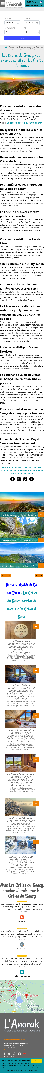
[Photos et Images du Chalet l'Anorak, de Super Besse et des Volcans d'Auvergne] (22, 1025)
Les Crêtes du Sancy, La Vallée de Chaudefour (19, 566)
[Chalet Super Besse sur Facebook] (6, 1053)
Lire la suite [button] (22, 911)
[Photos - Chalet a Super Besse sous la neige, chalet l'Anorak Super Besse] (36, 842)
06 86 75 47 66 (33, 2)
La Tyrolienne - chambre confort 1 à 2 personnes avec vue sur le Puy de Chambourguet (20, 646)
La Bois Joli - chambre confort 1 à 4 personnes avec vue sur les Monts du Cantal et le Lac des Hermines (21, 735)
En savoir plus (32, 1070)
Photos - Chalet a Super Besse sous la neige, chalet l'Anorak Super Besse (20, 861)
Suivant (39, 576)
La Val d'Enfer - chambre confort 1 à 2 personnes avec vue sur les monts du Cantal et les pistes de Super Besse (20, 692)
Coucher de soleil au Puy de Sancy (24, 122)
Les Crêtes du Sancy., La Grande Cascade (18, 540)
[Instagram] (20, 1053)
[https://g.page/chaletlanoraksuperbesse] (15, 1053)
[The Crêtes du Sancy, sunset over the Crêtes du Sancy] (41, 2)
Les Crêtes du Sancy (23, 47)
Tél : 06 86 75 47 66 (10, 1057)
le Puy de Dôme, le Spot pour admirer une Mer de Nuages (20, 821)
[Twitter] (10, 1053)
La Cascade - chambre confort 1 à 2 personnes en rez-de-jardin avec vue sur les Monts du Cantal (20, 779)
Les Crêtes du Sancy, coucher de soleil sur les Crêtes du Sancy (24, 48)
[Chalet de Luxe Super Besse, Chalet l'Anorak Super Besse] (6, 47)
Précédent (6, 576)
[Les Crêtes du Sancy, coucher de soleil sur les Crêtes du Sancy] (14, 5)
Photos (11, 47)
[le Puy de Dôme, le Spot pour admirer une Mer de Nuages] (36, 803)
